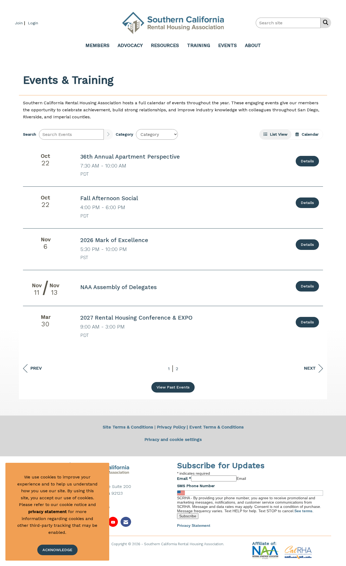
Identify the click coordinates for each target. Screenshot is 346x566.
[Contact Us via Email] (126, 522)
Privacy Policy (171, 427)
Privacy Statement (193, 525)
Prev (36, 368)
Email (184, 478)
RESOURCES (165, 45)
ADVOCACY (130, 45)
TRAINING (198, 45)
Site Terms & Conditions (128, 427)
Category (124, 134)
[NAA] (266, 552)
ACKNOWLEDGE (57, 550)
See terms (303, 511)
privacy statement (47, 511)
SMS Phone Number (196, 486)
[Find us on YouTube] (113, 522)
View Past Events (173, 387)
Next (310, 368)
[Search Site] (324, 22)
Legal (230, 544)
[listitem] (20, 22)
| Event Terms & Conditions (215, 427)
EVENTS (227, 45)
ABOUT (253, 45)
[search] (108, 134)
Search (29, 134)
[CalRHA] (297, 552)
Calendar (309, 134)
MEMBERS (97, 45)
